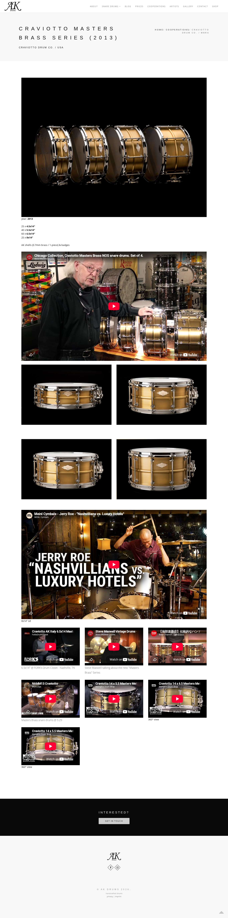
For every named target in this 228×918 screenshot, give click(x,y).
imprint (118, 896)
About (94, 6)
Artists (174, 6)
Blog (128, 6)
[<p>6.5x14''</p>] (162, 394)
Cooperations (157, 6)
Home (159, 30)
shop (215, 6)
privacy (110, 896)
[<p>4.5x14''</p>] (66, 394)
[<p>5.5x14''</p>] (66, 469)
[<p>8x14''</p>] (162, 469)
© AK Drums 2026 (113, 889)
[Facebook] (110, 867)
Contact (202, 6)
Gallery (188, 6)
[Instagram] (117, 867)
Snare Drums (110, 6)
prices (139, 6)
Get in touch (114, 821)
